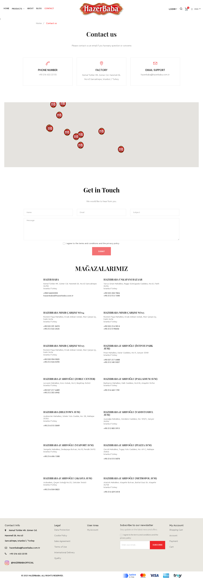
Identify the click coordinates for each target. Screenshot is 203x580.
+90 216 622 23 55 (48, 75)
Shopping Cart (176, 530)
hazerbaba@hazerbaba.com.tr (155, 75)
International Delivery (64, 553)
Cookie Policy (60, 536)
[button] (101, 131)
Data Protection (62, 530)
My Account (92, 530)
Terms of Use (60, 547)
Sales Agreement (62, 541)
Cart (171, 547)
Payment (173, 541)
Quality (57, 558)
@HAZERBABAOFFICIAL (22, 563)
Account (173, 536)
